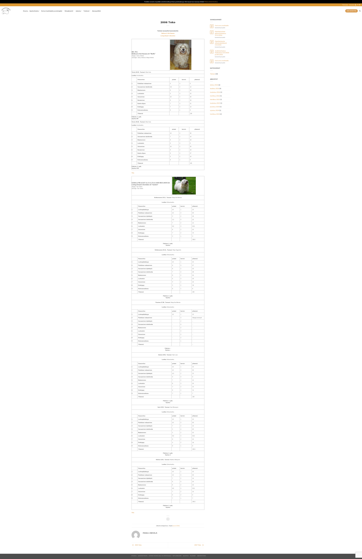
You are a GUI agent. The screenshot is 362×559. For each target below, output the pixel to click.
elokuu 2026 (214, 85)
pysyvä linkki (176, 525)
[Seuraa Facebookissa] (357, 4)
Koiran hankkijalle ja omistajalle (51, 11)
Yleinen (212, 74)
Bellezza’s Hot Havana (167, 33)
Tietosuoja (345, 5)
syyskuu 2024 (214, 110)
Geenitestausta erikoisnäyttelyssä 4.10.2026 (221, 43)
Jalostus (78, 11)
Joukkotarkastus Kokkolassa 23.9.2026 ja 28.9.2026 (222, 52)
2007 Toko (197, 545)
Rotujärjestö (69, 11)
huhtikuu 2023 (215, 114)
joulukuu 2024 (214, 107)
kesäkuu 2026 (214, 88)
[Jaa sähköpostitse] (167, 519)
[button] (352, 4)
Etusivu (25, 11)
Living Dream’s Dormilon (168, 35)
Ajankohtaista (34, 11)
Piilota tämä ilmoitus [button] (211, 2)
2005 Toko (138, 545)
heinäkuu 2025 (215, 99)
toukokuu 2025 (215, 103)
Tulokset (86, 11)
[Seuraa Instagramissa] (359, 4)
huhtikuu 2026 (215, 96)
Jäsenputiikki (96, 11)
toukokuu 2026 (215, 92)
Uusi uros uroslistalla (222, 25)
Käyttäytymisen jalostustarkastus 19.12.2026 (220, 33)
